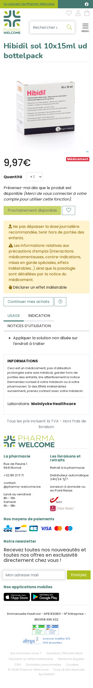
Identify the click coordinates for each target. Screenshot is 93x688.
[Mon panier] (86, 13)
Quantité (13, 177)
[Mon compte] (78, 13)
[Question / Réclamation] (60, 301)
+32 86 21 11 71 (14, 475)
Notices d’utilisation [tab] (29, 326)
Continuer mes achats (28, 301)
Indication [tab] (39, 315)
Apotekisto (46, 674)
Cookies (72, 665)
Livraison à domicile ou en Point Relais (67, 488)
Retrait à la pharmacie (67, 467)
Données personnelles (43, 665)
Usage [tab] (13, 315)
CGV (17, 665)
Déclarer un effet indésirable (40, 287)
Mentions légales (71, 659)
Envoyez (79, 575)
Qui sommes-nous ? (25, 653)
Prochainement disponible (32, 210)
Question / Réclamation (64, 653)
